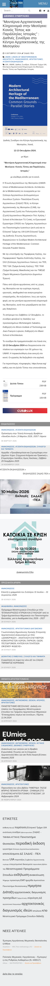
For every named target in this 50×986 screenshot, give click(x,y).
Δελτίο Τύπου (16, 384)
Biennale (6, 860)
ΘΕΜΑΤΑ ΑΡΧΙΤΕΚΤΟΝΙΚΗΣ (15, 679)
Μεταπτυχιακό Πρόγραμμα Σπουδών (19, 916)
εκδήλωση (21, 875)
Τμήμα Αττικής (22, 898)
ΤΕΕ (4, 869)
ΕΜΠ (22, 880)
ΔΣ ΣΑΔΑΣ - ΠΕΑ (30, 853)
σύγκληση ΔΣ (34, 898)
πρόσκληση (15, 880)
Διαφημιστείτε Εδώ (25, 572)
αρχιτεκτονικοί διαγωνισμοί (12, 904)
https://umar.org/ (39, 364)
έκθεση (6, 827)
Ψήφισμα (6, 880)
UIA (11, 859)
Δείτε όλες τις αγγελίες (13, 974)
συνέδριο (16, 832)
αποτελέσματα (11, 853)
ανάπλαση (7, 832)
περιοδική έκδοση (30, 843)
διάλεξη (40, 916)
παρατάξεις (20, 860)
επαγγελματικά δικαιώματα (20, 864)
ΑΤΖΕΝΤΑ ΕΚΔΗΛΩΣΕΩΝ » (13, 470)
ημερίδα (29, 880)
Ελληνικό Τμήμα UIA (37, 827)
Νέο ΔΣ (11, 828)
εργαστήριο (7, 849)
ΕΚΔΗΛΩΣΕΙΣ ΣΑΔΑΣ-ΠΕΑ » (36, 474)
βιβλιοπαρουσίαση (26, 832)
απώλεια (37, 911)
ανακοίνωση (36, 874)
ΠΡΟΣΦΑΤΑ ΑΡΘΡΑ (11, 583)
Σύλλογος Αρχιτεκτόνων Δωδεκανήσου (26, 849)
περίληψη (6, 864)
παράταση (20, 827)
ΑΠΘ (44, 910)
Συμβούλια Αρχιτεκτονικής (34, 860)
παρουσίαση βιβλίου (40, 864)
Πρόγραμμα (16, 396)
